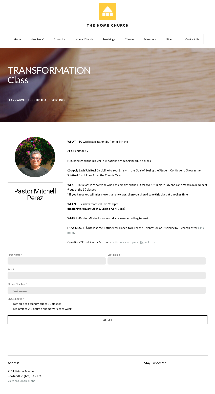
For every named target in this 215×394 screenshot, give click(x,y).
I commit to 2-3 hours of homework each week (42, 309)
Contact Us (192, 39)
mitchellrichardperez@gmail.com (134, 242)
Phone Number (16, 284)
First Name (14, 254)
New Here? (38, 39)
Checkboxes (15, 298)
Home (18, 39)
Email (11, 269)
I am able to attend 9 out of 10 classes (37, 303)
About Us (60, 39)
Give (169, 39)
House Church (84, 39)
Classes (130, 39)
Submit (108, 319)
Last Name (114, 254)
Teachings (109, 39)
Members (150, 39)
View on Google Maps (21, 381)
